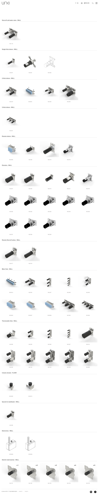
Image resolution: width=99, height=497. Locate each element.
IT (75, 3)
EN (77, 3)
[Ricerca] (93, 3)
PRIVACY (26, 491)
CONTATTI (20, 491)
